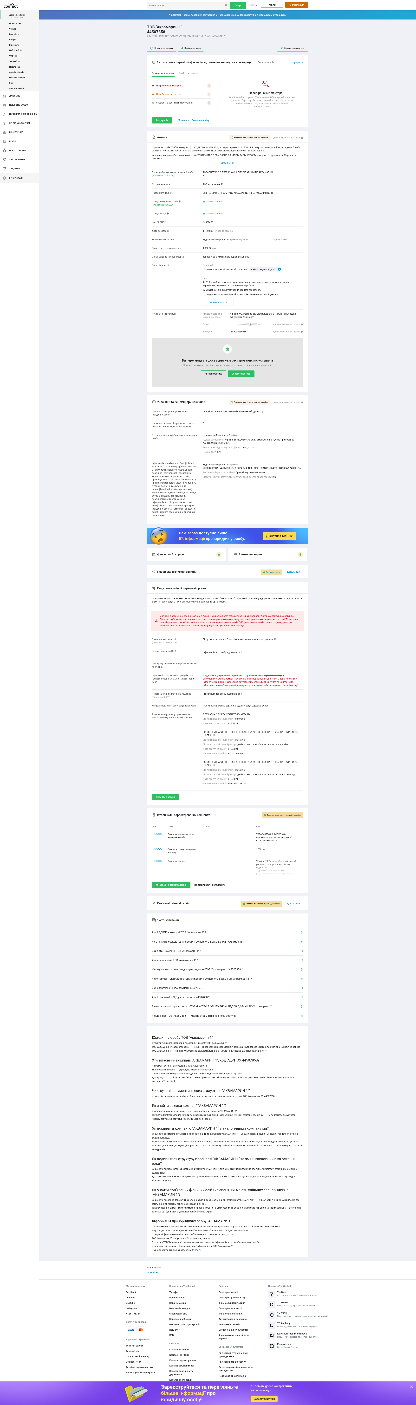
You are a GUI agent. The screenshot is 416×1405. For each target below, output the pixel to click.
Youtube (130, 1303)
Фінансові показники (230, 1313)
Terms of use (133, 1351)
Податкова (14, 67)
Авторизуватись (213, 373)
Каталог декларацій (180, 1380)
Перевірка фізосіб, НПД (232, 1297)
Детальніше (280, 239)
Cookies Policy (133, 1361)
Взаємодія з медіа (179, 1308)
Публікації (15, 50)
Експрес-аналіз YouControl (233, 1329)
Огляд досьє (15, 23)
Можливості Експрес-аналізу (193, 120)
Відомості (14, 45)
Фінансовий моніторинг (232, 1303)
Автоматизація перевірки (233, 1319)
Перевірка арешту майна (233, 1376)
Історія (12, 39)
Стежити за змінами (163, 48)
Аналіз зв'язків (16, 72)
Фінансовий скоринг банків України (234, 1337)
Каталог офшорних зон (181, 1365)
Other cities (152, 1272)
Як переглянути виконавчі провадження (233, 1355)
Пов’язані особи (17, 77)
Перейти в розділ (165, 797)
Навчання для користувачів (184, 1324)
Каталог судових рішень (182, 1360)
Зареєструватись (241, 373)
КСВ (171, 1335)
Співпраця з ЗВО (178, 1313)
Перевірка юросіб (228, 1292)
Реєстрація (297, 5)
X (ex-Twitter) (133, 1313)
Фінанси (13, 29)
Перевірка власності (230, 1308)
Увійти (272, 5)
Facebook (131, 1292)
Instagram (131, 1308)
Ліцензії (14, 61)
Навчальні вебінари (180, 1319)
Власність (14, 34)
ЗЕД (11, 83)
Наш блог (174, 1329)
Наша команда (177, 1303)
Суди (13, 56)
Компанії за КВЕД (179, 1355)
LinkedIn (130, 1297)
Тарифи (173, 1292)
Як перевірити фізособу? (232, 1361)
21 (228, 443)
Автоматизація (16, 88)
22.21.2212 (157, 849)
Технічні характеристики (139, 1367)
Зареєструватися (264, 1398)
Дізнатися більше (279, 536)
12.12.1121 (157, 861)
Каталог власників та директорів (181, 1373)
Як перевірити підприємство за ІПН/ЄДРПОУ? (236, 1369)
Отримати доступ (273, 572)
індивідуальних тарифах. (272, 15)
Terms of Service (134, 1345)
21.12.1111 (157, 834)
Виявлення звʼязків (229, 1324)
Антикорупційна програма (140, 1372)
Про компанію (177, 1297)
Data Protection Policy (138, 1356)
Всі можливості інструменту (209, 885)
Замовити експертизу (294, 48)
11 (299, 467)
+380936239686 (238, 331)
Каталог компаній (179, 1349)
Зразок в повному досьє (173, 885)
